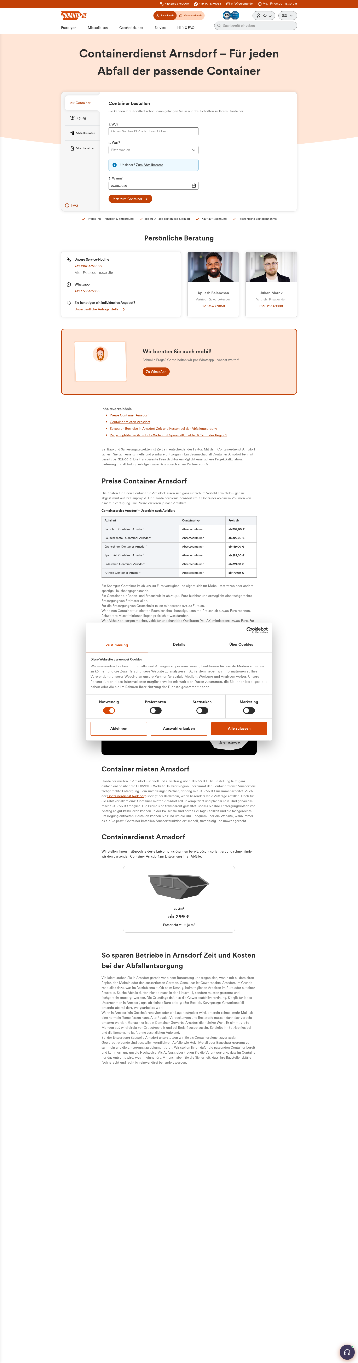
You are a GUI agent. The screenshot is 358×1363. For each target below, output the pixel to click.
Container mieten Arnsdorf (130, 422)
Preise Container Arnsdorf (129, 415)
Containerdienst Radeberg (126, 796)
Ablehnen (118, 729)
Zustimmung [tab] (117, 645)
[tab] (82, 102)
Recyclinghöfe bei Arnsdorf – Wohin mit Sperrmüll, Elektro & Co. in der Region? (168, 435)
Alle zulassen (239, 729)
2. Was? (114, 142)
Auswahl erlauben (179, 729)
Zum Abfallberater (149, 165)
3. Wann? (115, 178)
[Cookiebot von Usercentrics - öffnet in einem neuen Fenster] (249, 630)
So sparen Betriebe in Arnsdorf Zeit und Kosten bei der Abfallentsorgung (163, 428)
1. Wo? (113, 124)
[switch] (156, 710)
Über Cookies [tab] (241, 644)
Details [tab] (179, 644)
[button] (287, 15)
